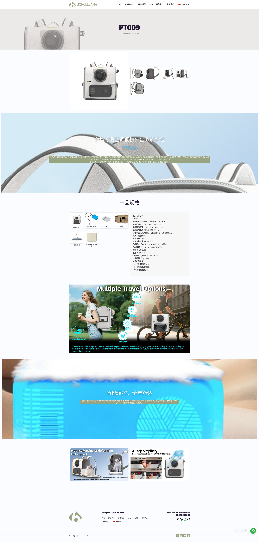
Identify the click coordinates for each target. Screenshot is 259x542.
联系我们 (105, 521)
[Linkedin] (188, 535)
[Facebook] (177, 535)
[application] (134, 4)
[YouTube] (184, 535)
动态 (136, 518)
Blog (129, 518)
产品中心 (111, 518)
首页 (103, 518)
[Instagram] (181, 535)
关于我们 (121, 518)
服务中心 (144, 518)
